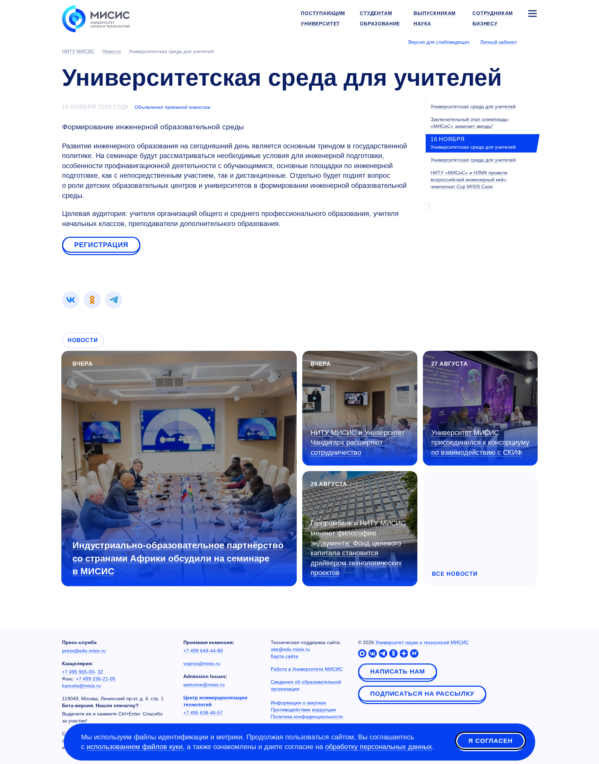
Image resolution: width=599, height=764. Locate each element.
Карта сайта (284, 656)
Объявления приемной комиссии (172, 107)
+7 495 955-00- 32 (82, 672)
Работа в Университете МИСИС (307, 669)
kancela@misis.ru (81, 685)
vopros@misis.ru (201, 663)
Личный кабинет (498, 42)
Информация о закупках (298, 702)
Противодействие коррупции (303, 709)
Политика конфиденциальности (307, 716)
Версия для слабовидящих (439, 42)
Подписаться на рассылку (422, 693)
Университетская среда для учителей (473, 106)
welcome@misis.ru (204, 684)
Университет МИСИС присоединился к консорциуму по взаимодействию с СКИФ (480, 442)
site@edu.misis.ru (290, 649)
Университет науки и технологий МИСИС (422, 642)
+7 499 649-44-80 (203, 650)
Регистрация (101, 245)
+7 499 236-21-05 (95, 678)
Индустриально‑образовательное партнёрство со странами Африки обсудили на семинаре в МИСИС (178, 558)
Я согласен (490, 740)
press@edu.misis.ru (84, 650)
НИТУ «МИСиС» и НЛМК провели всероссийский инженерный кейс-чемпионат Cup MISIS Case (469, 179)
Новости (83, 340)
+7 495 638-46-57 (203, 712)
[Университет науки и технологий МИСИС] (96, 18)
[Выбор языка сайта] (532, 41)
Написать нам (397, 671)
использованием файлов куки (135, 746)
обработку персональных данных (378, 746)
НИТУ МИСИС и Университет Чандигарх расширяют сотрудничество (358, 442)
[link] (70, 300)
